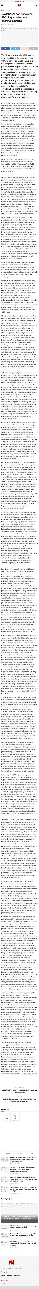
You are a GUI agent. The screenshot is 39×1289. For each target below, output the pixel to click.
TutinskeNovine (9, 1268)
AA (20, 1268)
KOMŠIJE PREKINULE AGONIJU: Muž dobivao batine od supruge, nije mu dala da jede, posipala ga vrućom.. (23, 1159)
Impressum (17, 1275)
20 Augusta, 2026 (8, 1221)
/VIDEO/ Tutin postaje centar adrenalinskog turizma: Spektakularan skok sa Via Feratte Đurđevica (23, 1243)
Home (2, 10)
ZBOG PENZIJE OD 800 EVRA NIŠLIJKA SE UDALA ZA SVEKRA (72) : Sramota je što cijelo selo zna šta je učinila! (23, 1179)
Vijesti (3, 1275)
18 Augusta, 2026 (15, 1238)
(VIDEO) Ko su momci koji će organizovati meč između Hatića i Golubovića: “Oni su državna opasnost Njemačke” (22, 1169)
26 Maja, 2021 (9, 24)
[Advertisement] (19, 1136)
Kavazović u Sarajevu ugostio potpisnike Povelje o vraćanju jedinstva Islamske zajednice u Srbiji (19, 1218)
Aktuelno (8, 10)
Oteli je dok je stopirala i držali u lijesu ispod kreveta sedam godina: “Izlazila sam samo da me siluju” (23, 1189)
